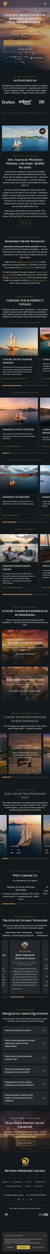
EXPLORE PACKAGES (25, 654)
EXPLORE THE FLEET (25, 49)
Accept (23, 1247)
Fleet (29, 1182)
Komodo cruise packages (27, 262)
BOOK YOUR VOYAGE (25, 1143)
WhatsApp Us (38, 58)
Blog (27, 1186)
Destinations (13, 1186)
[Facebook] (31, 1199)
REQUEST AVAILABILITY (25, 42)
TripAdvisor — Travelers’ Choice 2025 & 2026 (17, 935)
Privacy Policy (38, 1247)
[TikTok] (27, 1199)
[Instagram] (23, 1199)
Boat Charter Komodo (17, 277)
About (5, 1182)
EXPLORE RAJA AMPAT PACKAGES (25, 691)
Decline (10, 1247)
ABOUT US (25, 223)
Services (41, 1182)
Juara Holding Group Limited (24, 1232)
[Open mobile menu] (45, 3)
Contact (39, 1186)
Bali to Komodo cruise (35, 280)
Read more (16, 985)
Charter (17, 1182)
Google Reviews (42, 935)
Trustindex (39, 932)
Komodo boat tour (28, 267)
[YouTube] (19, 1199)
